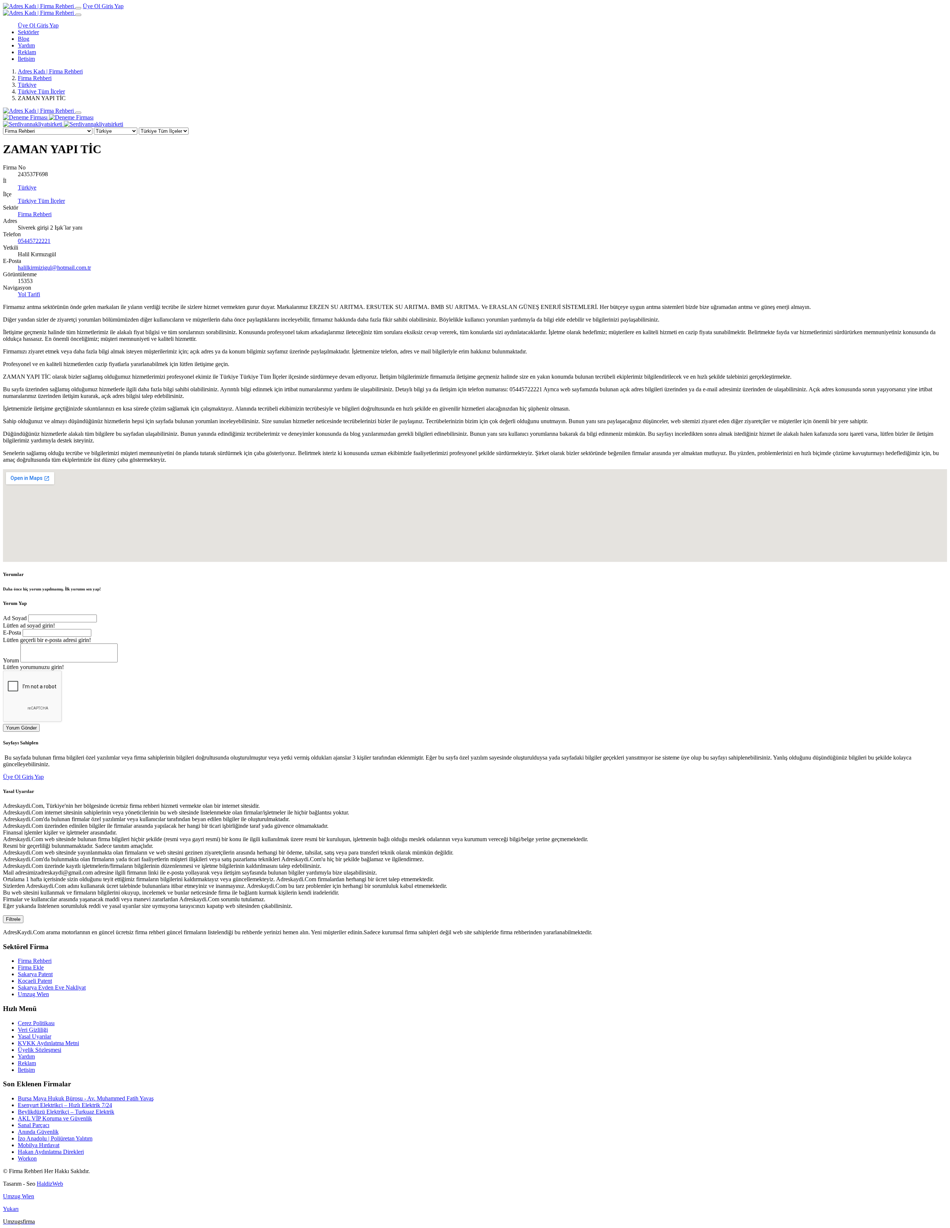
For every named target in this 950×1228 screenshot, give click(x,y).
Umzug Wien (33, 994)
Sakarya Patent (35, 974)
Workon (27, 1158)
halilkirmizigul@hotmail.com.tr (54, 267)
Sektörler (28, 32)
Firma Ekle (31, 967)
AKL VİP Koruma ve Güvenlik (55, 1118)
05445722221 (34, 241)
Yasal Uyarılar (34, 1036)
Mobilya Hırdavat (38, 1145)
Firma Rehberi (35, 78)
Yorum (11, 660)
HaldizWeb (50, 1184)
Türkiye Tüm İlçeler (41, 91)
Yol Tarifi (29, 294)
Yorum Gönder (21, 728)
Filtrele (13, 919)
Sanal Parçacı (33, 1125)
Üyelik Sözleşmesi (39, 1050)
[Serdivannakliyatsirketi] (63, 124)
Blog (23, 39)
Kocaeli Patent (35, 981)
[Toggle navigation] (78, 8)
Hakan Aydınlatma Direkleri (51, 1152)
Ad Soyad (15, 618)
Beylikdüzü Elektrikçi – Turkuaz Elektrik (66, 1112)
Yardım (26, 45)
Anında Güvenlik (38, 1132)
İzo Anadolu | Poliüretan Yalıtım (55, 1138)
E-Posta (12, 632)
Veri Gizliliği (33, 1030)
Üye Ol (92, 6)
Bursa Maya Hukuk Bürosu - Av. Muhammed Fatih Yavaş (86, 1098)
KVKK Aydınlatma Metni (48, 1043)
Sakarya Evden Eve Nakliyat (52, 987)
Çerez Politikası (36, 1023)
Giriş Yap (113, 6)
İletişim (26, 59)
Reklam (27, 52)
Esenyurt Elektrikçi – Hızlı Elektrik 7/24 (65, 1105)
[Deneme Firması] (48, 117)
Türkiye (27, 85)
